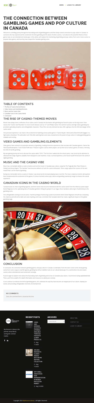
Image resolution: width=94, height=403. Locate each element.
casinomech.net (85, 276)
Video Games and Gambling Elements (16, 109)
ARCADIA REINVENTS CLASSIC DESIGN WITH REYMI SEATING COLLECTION (38, 355)
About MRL (74, 318)
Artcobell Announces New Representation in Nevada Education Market (39, 377)
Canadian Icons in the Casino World (15, 113)
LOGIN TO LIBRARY (76, 326)
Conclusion (8, 116)
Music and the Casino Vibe (12, 111)
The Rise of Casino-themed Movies (15, 107)
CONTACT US (74, 322)
